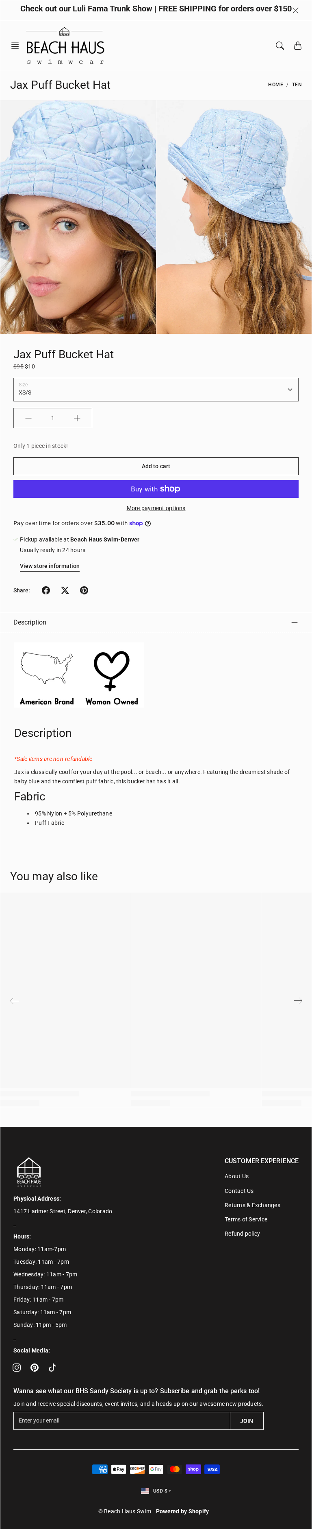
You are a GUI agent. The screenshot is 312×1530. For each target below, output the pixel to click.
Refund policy (242, 1233)
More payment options (156, 508)
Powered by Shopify (182, 1511)
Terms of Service (246, 1219)
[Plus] (77, 418)
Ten (297, 85)
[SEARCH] (280, 46)
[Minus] (28, 418)
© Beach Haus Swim (124, 1511)
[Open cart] (298, 46)
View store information (50, 566)
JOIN (246, 1421)
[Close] (295, 11)
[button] (17, 45)
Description (29, 622)
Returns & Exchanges (252, 1205)
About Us (237, 1176)
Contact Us (239, 1191)
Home (275, 85)
